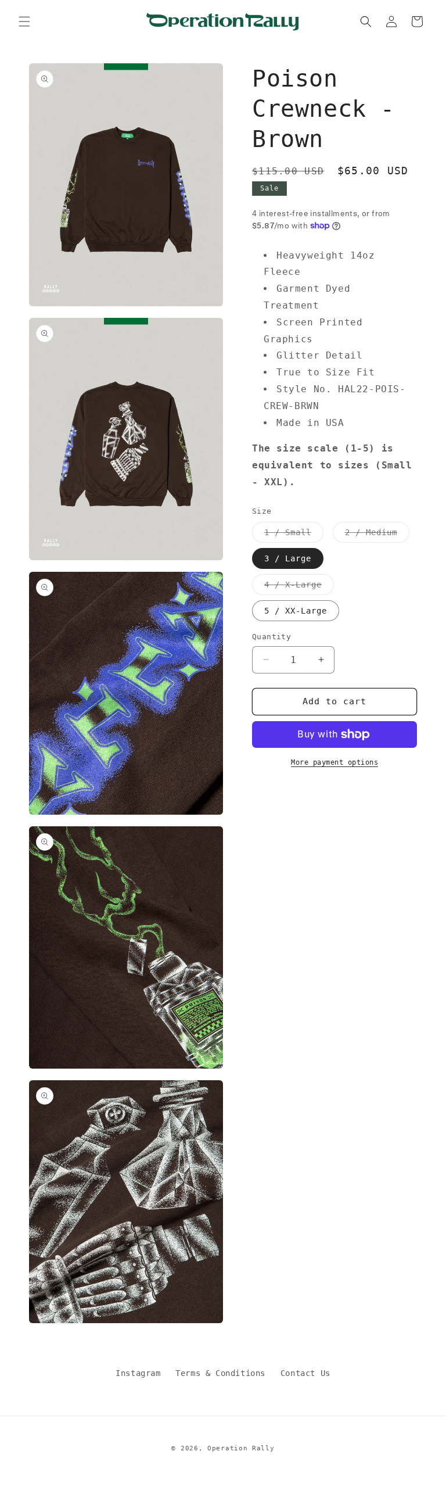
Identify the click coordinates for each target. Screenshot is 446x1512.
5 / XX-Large (295, 610)
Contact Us (305, 1373)
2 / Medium (377, 535)
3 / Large (287, 558)
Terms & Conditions (220, 1373)
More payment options (334, 762)
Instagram (138, 1373)
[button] (24, 21)
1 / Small (293, 535)
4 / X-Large (299, 587)
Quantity (271, 636)
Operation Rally (241, 1448)
